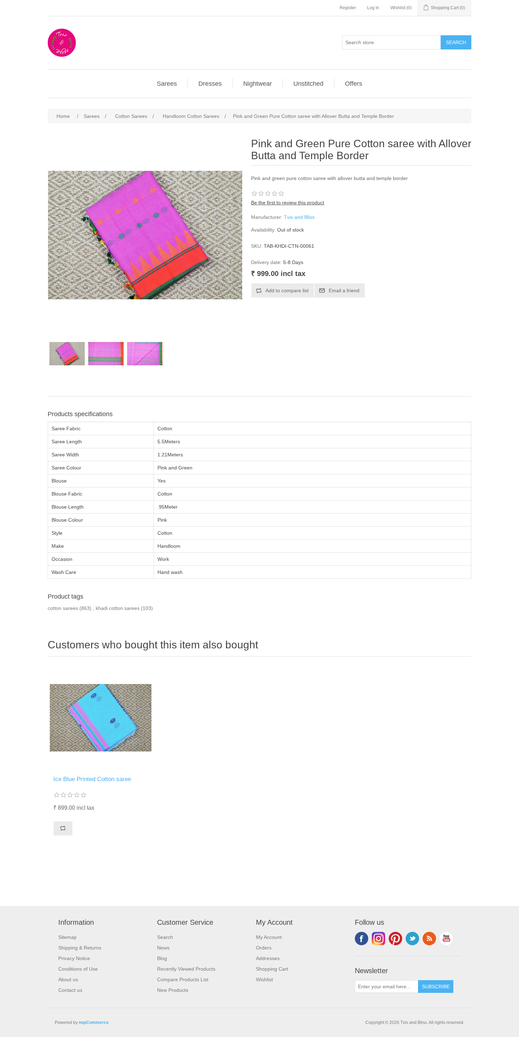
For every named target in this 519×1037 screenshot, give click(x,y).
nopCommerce (94, 1022)
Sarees (167, 83)
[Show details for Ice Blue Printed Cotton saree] (100, 718)
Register (348, 7)
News (163, 948)
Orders (264, 948)
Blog (162, 958)
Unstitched (308, 83)
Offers (353, 83)
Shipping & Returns (79, 948)
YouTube (446, 938)
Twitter (412, 938)
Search (165, 937)
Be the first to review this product (287, 202)
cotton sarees (63, 608)
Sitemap (67, 937)
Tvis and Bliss (299, 217)
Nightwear (257, 83)
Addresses (268, 958)
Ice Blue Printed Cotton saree (92, 779)
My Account (269, 937)
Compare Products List (182, 979)
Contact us (70, 990)
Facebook (361, 938)
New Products (172, 990)
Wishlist (264, 979)
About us (68, 979)
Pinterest (395, 938)
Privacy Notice (74, 958)
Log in (373, 7)
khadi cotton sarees (117, 608)
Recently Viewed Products (186, 969)
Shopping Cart (272, 969)
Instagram (378, 938)
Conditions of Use (78, 969)
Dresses (210, 83)
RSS (429, 938)
